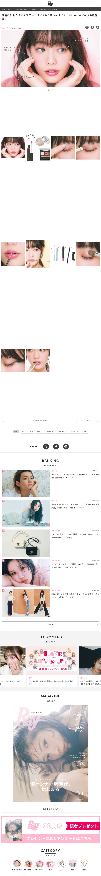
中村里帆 (50, 431)
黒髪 (85, 431)
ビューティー (11, 9)
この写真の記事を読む (39, 421)
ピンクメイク (28, 431)
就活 (40, 431)
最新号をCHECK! (50, 809)
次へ (88, 421)
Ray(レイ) (4, 9)
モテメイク (62, 431)
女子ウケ (75, 431)
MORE (50, 625)
